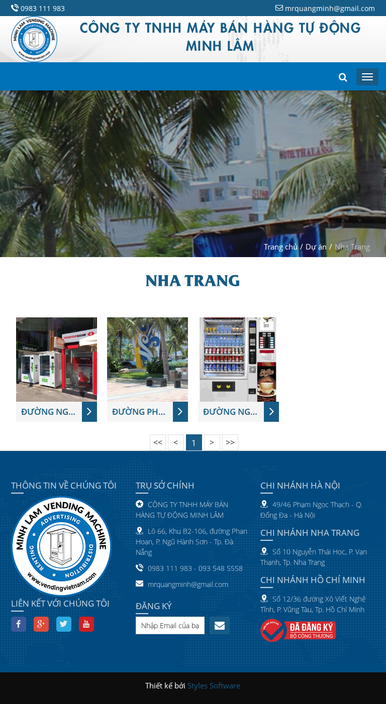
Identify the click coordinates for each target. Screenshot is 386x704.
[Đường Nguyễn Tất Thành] (238, 359)
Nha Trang (352, 247)
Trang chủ (281, 247)
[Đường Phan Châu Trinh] (147, 359)
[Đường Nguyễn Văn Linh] (56, 359)
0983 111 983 (43, 8)
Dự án (316, 247)
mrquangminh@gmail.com (330, 8)
